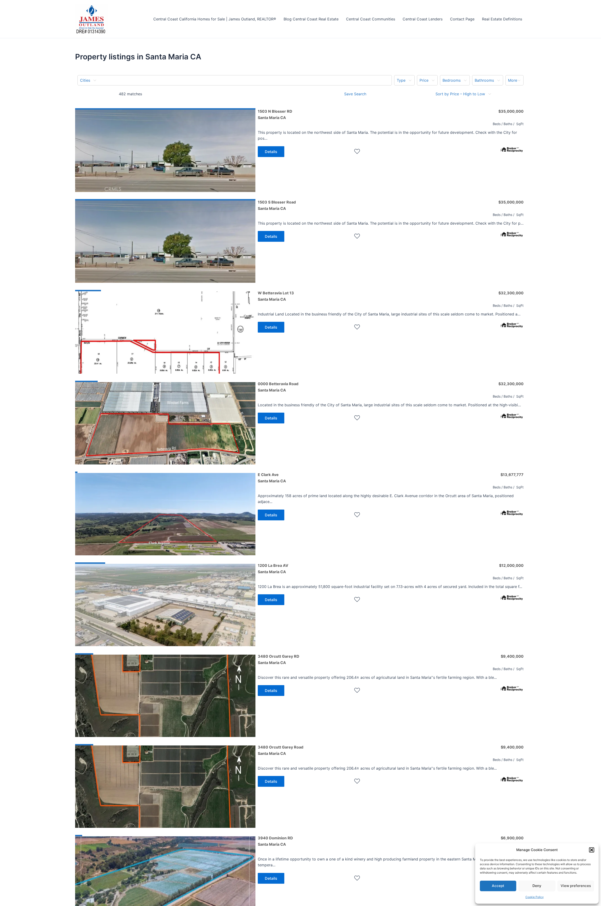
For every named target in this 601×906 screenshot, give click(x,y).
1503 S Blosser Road (277, 205)
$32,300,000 (511, 293)
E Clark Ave (272, 477)
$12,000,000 (511, 565)
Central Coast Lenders (423, 19)
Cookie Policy (534, 897)
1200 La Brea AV (273, 568)
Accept (498, 885)
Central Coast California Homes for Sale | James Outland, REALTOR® (214, 19)
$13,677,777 (512, 474)
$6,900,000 (512, 838)
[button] (591, 850)
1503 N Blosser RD (275, 114)
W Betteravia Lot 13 (276, 296)
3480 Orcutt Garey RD (278, 659)
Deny (536, 885)
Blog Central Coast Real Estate (311, 19)
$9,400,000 (512, 656)
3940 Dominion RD (275, 841)
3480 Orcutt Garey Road (280, 750)
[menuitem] (234, 80)
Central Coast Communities (370, 19)
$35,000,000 (511, 111)
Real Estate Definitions (502, 19)
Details (271, 151)
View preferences (576, 885)
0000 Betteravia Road (278, 386)
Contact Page (462, 19)
